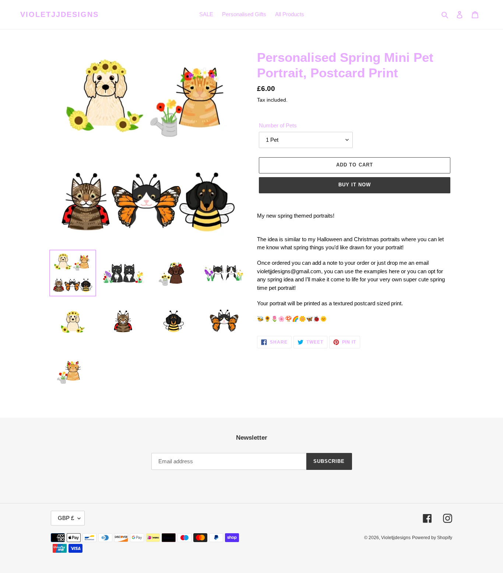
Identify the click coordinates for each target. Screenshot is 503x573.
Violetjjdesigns (59, 14)
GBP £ (66, 518)
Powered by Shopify (432, 537)
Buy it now (354, 184)
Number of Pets (278, 125)
